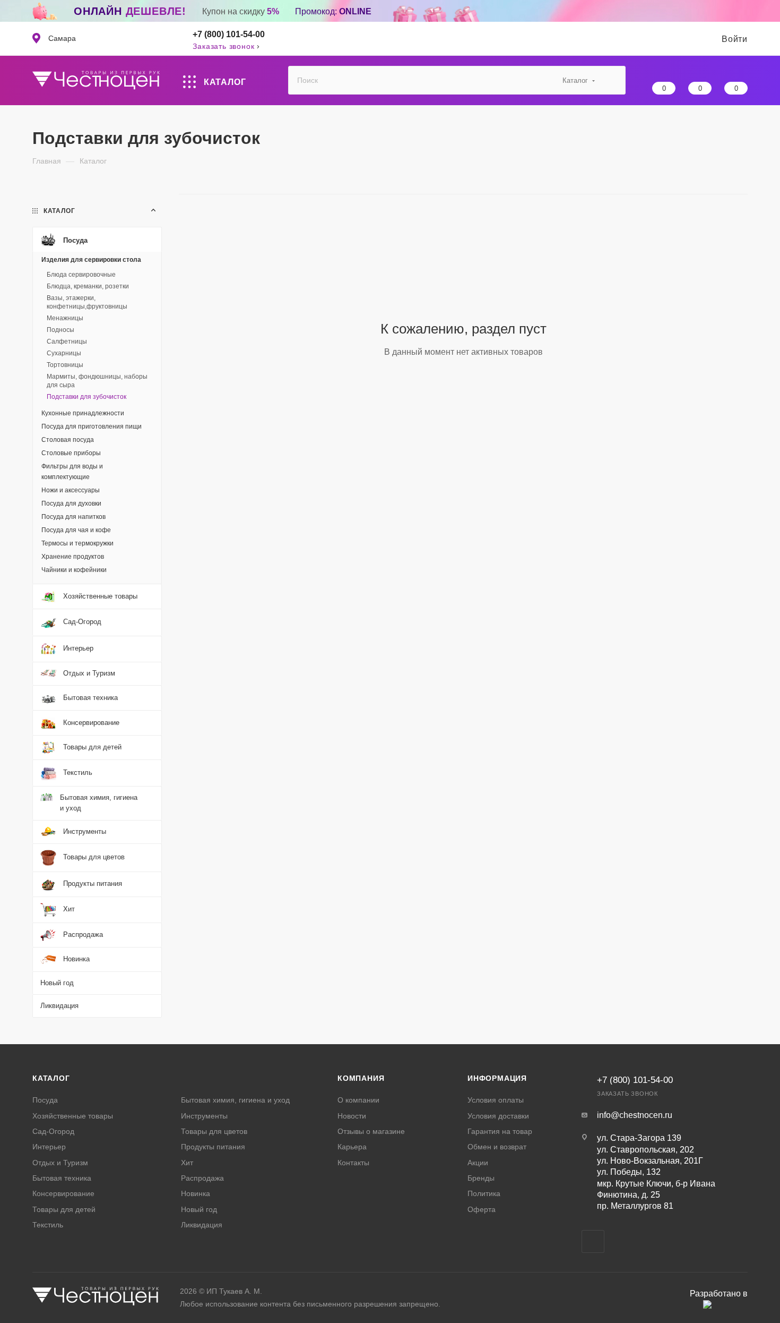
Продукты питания (213, 1146)
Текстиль (47, 1224)
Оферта (481, 1209)
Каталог (51, 1078)
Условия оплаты (495, 1100)
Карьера (352, 1146)
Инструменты (204, 1116)
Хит (187, 1162)
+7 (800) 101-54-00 (229, 34)
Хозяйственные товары (72, 1116)
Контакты (353, 1162)
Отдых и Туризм (60, 1162)
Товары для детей (64, 1209)
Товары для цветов (214, 1131)
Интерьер (49, 1146)
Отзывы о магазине (371, 1131)
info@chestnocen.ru (634, 1115)
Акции (477, 1162)
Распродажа (202, 1178)
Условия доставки (498, 1116)
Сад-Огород (53, 1131)
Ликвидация (201, 1224)
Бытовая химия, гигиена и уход (235, 1100)
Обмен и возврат (496, 1146)
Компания (360, 1078)
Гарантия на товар (499, 1131)
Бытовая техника (61, 1178)
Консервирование (63, 1193)
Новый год (199, 1209)
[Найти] (613, 80)
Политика (483, 1193)
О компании (358, 1100)
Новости (351, 1116)
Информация (497, 1078)
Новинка (195, 1193)
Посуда (45, 1100)
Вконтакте (593, 1241)
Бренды (481, 1178)
